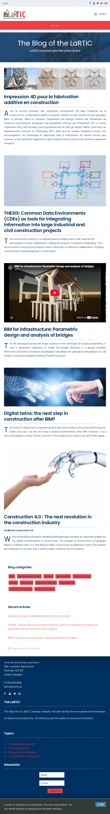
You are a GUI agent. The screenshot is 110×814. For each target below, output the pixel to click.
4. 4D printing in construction (24, 756)
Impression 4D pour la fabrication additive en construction (41, 99)
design (13, 582)
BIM (12, 576)
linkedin (21, 693)
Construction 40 (82, 576)
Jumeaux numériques (20, 589)
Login (5, 3)
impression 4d (67, 582)
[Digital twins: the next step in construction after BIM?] (55, 387)
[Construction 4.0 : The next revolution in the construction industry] (55, 479)
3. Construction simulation (22, 752)
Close (101, 804)
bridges (48, 576)
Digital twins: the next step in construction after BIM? (36, 416)
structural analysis (45, 589)
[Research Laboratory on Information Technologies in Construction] (14, 14)
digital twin (26, 582)
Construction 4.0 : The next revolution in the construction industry (48, 520)
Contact (55, 25)
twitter (16, 693)
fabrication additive (45, 582)
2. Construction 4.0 (18, 748)
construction (63, 576)
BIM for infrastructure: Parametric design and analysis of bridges (41, 332)
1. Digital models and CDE (21, 744)
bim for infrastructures (29, 576)
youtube (11, 693)
